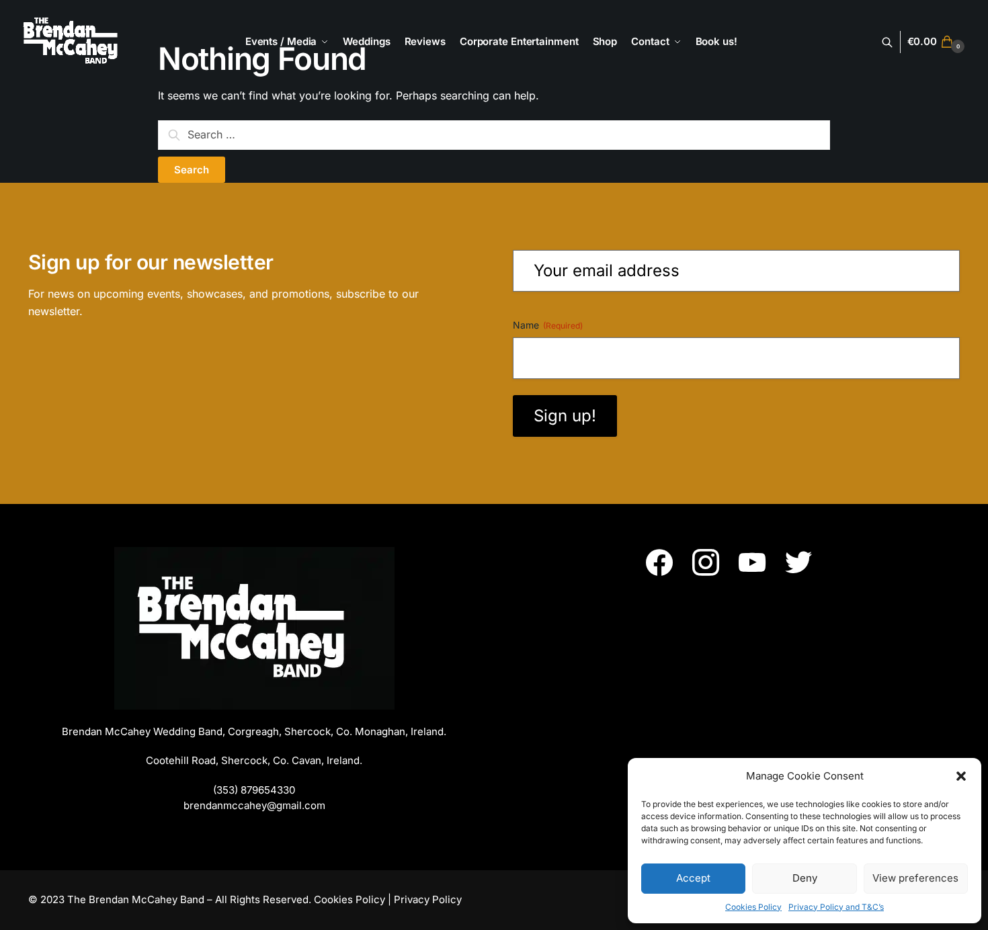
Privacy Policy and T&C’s (836, 907)
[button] (961, 776)
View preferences (915, 878)
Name (548, 325)
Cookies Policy (753, 907)
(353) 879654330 (254, 790)
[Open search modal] (894, 42)
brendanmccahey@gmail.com (254, 805)
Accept (693, 878)
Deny (804, 878)
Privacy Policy (428, 899)
